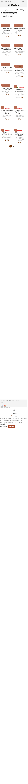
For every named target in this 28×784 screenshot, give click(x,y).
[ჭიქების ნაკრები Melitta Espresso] (20, 74)
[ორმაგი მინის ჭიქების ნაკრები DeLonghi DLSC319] (20, 687)
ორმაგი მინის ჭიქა (6, 135)
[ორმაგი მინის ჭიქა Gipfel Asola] (7, 74)
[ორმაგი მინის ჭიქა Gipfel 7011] (7, 440)
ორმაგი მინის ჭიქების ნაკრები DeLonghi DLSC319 (19, 747)
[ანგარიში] (25, 5)
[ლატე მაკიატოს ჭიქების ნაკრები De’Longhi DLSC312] (7, 563)
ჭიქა (12, 10)
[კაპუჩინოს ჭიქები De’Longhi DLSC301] (20, 440)
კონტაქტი (24, 1)
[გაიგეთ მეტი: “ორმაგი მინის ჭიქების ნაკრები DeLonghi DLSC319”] (15, 743)
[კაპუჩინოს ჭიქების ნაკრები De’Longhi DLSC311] (20, 563)
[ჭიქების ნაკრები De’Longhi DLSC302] (7, 687)
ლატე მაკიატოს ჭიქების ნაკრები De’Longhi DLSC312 (7, 623)
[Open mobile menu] (1, 5)
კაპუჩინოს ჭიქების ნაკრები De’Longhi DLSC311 (19, 623)
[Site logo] (13, 5)
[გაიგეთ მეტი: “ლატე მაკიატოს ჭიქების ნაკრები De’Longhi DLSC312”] (2, 618)
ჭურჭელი (7, 10)
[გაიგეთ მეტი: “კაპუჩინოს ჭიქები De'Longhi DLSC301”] (15, 495)
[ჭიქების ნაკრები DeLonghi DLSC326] (20, 317)
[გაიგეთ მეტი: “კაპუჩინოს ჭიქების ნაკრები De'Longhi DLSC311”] (15, 618)
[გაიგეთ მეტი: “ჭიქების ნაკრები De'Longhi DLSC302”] (2, 743)
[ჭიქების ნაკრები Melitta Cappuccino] (20, 195)
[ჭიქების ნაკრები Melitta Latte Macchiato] (7, 195)
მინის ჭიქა (8, 134)
